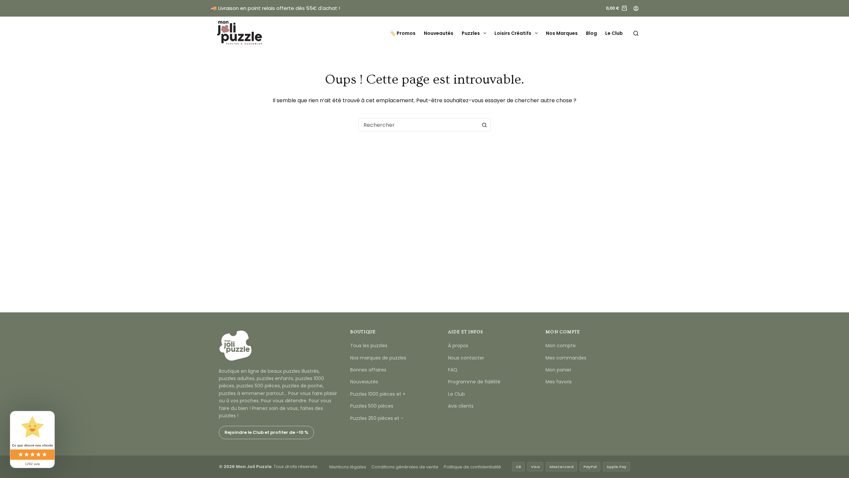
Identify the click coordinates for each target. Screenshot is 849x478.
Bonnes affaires (368, 369)
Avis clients (461, 406)
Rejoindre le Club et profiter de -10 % (266, 432)
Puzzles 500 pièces (371, 406)
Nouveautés (438, 33)
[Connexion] (635, 8)
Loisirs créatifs (512, 33)
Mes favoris (559, 381)
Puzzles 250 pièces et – (377, 418)
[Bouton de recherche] (484, 125)
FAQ (452, 369)
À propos (458, 345)
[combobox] (418, 124)
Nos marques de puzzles (378, 358)
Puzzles (471, 33)
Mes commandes (566, 358)
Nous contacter (466, 358)
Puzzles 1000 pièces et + (378, 394)
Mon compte (561, 345)
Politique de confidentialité (472, 467)
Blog (591, 33)
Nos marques (562, 33)
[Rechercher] (635, 33)
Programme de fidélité (474, 381)
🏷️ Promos (403, 33)
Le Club (614, 33)
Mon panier (558, 369)
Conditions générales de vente (404, 467)
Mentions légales (347, 467)
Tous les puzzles (368, 345)
